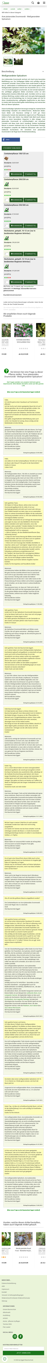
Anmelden (12, 309)
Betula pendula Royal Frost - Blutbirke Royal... (23, 1249)
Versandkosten (29, 286)
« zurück (12, 9)
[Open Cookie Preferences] (5, 1359)
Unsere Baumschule (9, 1309)
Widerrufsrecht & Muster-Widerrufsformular (16, 1298)
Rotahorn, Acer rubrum (30, 1005)
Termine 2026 (7, 1324)
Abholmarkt (6, 1312)
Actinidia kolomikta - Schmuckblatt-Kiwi (23, 341)
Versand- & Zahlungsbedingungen (13, 1295)
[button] (11, 140)
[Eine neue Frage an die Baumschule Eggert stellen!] (23, 392)
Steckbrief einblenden (12, 148)
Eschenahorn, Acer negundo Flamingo (17, 999)
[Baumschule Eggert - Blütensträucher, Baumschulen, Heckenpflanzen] (4, 3)
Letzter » (27, 9)
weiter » (19, 9)
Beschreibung (8, 71)
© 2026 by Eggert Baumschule (23, 1360)
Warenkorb (17, 174)
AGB (3, 1286)
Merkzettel (31, 174)
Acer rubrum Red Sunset (12, 1008)
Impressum (5, 1289)
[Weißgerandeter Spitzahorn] (24, 39)
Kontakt (4, 1292)
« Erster (5, 9)
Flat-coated (6, 1327)
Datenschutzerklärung (9, 1283)
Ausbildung (6, 1315)
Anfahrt (5, 1318)
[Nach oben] (40, 1359)
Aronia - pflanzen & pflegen (11, 1321)
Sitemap (4, 1301)
